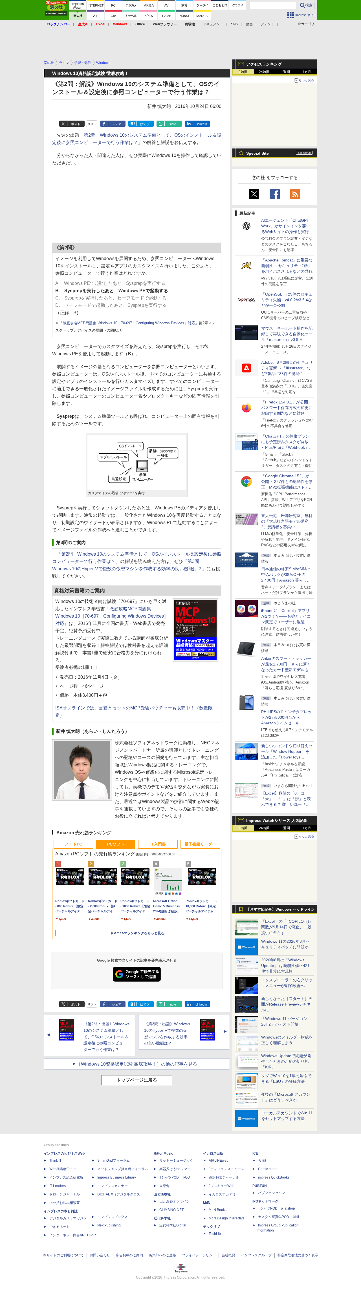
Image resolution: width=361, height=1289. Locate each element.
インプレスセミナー (112, 1186)
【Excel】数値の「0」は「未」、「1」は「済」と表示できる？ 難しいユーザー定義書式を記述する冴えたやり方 (286, 804)
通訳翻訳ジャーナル (224, 1177)
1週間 (285, 72)
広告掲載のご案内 (129, 1255)
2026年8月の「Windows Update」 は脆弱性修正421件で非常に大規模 (285, 965)
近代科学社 (162, 1218)
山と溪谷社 (162, 1194)
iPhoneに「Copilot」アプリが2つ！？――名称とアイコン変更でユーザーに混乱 (286, 616)
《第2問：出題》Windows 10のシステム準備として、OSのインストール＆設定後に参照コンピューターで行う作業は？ (106, 1037)
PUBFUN (259, 1186)
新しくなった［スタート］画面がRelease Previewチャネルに (286, 1004)
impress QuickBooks (273, 1177)
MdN (206, 1203)
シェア (116, 124)
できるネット (59, 1227)
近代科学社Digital (172, 1225)
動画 (249, 24)
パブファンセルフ (271, 1193)
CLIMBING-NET (171, 1210)
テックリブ (211, 1227)
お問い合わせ (100, 1255)
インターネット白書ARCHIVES (73, 1235)
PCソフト (115, 844)
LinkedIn (201, 124)
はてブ (144, 124)
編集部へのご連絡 (162, 1255)
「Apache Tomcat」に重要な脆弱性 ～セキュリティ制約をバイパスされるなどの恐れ (286, 266)
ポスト (75, 124)
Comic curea (268, 1169)
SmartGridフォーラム (113, 1160)
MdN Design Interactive (227, 1218)
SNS (234, 24)
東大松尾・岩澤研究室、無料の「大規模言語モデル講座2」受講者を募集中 (286, 521)
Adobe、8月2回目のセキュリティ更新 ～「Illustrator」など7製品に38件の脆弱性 (287, 368)
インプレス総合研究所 (66, 1177)
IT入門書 (158, 844)
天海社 (263, 1160)
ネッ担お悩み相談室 (64, 1203)
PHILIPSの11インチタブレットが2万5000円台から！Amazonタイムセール (286, 717)
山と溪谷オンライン (174, 1201)
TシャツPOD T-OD (174, 1177)
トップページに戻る (136, 1080)
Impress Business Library (116, 1177)
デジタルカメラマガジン (68, 1218)
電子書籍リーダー (200, 844)
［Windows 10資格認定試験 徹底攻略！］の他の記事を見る (136, 1064)
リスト (92, 124)
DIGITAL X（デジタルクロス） (120, 1194)
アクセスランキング (264, 64)
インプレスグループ (256, 1255)
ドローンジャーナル (64, 1194)
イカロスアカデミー (224, 1194)
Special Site (257, 153)
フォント (267, 24)
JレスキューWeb (221, 1186)
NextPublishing (109, 1225)
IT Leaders (57, 1186)
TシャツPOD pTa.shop (276, 1208)
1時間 (243, 72)
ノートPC (73, 844)
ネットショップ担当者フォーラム (122, 1169)
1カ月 (306, 72)
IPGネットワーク (265, 1201)
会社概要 (228, 1255)
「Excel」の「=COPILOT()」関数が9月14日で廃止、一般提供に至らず (287, 927)
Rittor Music (163, 1153)
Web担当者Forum (62, 1169)
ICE (255, 1153)
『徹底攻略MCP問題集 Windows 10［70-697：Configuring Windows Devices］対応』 (129, 323)
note (173, 124)
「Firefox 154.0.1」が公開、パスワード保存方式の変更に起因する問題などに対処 (286, 408)
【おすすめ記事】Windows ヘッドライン (280, 909)
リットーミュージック (176, 1160)
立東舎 (164, 1186)
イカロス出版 (213, 1153)
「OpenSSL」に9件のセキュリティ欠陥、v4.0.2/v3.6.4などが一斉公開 (286, 300)
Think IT (55, 1160)
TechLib (215, 1234)
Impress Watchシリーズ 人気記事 (276, 820)
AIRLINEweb (218, 1160)
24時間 (264, 72)
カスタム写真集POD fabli (278, 1217)
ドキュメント (213, 24)
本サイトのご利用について (63, 1255)
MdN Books (217, 1210)
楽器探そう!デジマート (176, 1169)
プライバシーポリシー (199, 1255)
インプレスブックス (112, 1217)
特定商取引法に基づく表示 (298, 1255)
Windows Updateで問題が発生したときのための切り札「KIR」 (286, 1061)
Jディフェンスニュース (226, 1169)
